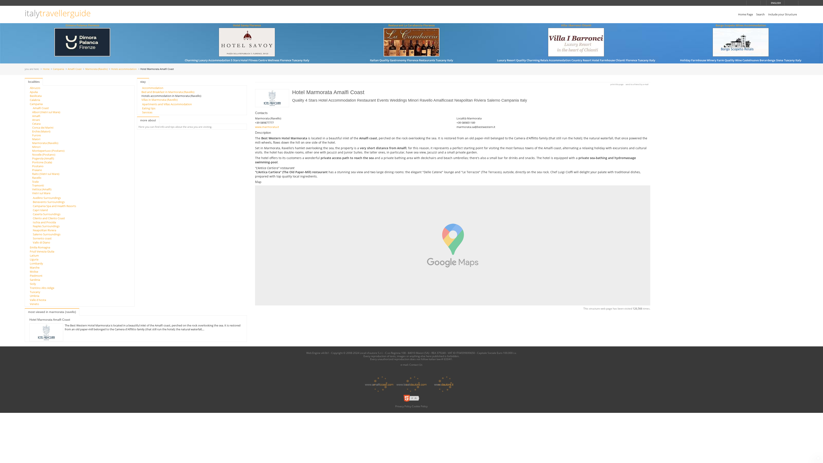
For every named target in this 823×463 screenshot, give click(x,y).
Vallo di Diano (41, 242)
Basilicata (36, 95)
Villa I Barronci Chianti (576, 25)
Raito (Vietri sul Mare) (45, 173)
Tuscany (35, 291)
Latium (34, 255)
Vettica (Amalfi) (41, 189)
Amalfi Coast (75, 69)
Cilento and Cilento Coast (49, 218)
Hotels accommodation (124, 69)
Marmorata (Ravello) (96, 69)
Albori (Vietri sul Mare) (46, 112)
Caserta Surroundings (46, 214)
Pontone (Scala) (42, 162)
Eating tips (148, 108)
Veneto (34, 303)
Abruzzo (35, 87)
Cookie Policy (420, 406)
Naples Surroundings (46, 226)
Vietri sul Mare (41, 193)
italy (58, 13)
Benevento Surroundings (49, 201)
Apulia (34, 91)
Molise (34, 271)
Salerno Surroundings (46, 234)
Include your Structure (782, 14)
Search (760, 14)
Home (46, 69)
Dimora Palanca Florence (82, 25)
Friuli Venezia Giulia (42, 251)
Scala (35, 181)
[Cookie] (818, 458)
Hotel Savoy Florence (247, 25)
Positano (38, 166)
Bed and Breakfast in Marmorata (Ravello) (167, 91)
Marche (34, 267)
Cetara (36, 123)
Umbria (34, 295)
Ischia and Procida (44, 222)
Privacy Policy (403, 406)
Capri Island (40, 210)
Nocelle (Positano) (43, 154)
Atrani (36, 119)
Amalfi (36, 115)
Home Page (745, 14)
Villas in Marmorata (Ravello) (159, 99)
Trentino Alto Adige (42, 287)
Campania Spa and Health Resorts (54, 205)
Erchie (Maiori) (41, 131)
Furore (36, 135)
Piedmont (36, 275)
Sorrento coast (42, 238)
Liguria (34, 259)
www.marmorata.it (267, 127)
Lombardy (36, 263)
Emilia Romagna (40, 247)
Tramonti (38, 185)
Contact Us (415, 364)
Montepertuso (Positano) (48, 150)
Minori (36, 146)
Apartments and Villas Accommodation (167, 104)
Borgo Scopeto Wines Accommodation (741, 25)
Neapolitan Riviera (44, 230)
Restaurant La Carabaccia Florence (411, 25)
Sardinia (35, 279)
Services (147, 112)
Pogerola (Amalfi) (43, 158)
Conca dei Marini (42, 127)
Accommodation (152, 87)
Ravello (36, 177)
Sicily (33, 283)
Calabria (35, 99)
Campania (58, 69)
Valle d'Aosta (38, 299)
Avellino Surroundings (47, 197)
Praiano (37, 169)
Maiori (36, 139)
